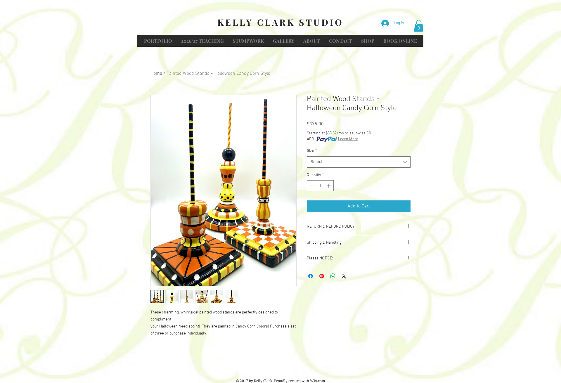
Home (156, 74)
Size (312, 150)
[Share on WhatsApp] (332, 276)
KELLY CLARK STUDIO (280, 22)
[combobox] (359, 162)
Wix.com (317, 381)
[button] (419, 26)
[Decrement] (311, 186)
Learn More (348, 139)
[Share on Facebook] (310, 276)
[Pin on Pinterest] (321, 276)
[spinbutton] (320, 186)
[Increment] (329, 186)
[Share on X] (343, 276)
